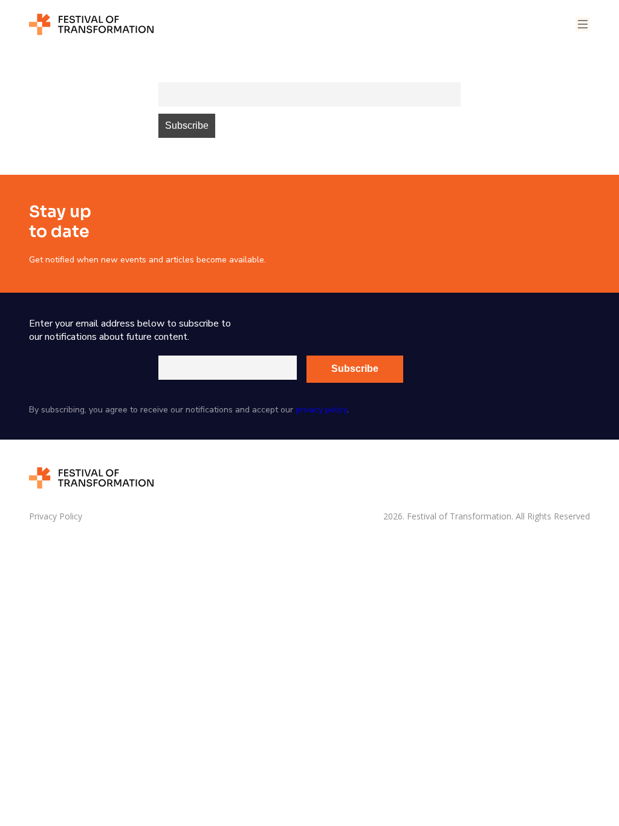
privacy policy (321, 409)
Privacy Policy (55, 516)
